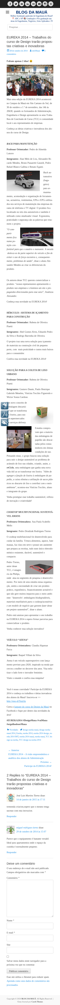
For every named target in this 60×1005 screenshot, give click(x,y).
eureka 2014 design (41, 733)
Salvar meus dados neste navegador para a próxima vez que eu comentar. (26, 963)
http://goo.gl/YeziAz (16, 701)
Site (8, 945)
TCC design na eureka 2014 (30, 740)
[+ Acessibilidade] (4, 422)
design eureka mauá (30, 730)
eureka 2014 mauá (27, 736)
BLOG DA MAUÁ (31, 12)
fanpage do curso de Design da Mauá (31, 707)
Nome (10, 920)
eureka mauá (40, 736)
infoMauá (36, 51)
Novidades (14, 730)
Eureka (19, 733)
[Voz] (4, 414)
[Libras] (4, 405)
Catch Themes (37, 1002)
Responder (11, 816)
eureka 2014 (27, 733)
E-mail (11, 932)
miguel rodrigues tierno (27, 827)
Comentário (13, 878)
